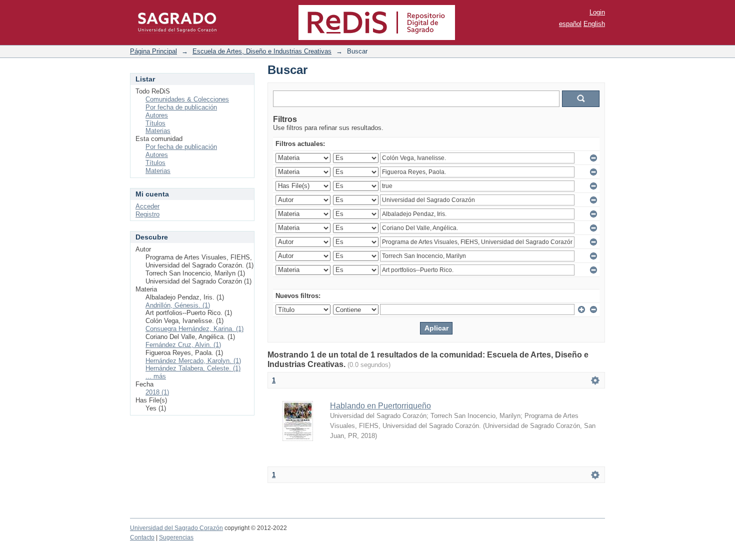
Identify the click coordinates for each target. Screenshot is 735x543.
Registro (148, 214)
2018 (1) (157, 392)
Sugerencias (176, 537)
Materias (158, 130)
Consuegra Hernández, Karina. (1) (195, 328)
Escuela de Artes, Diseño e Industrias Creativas (262, 51)
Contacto (142, 537)
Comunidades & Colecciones (187, 99)
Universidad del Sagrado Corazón (176, 528)
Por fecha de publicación (181, 107)
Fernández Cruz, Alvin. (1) (183, 344)
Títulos (156, 123)
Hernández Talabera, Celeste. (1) (193, 368)
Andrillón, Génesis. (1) (178, 305)
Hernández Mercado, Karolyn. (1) (193, 360)
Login (597, 12)
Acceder (148, 206)
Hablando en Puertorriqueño (380, 406)
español (570, 24)
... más (156, 376)
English (594, 24)
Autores (157, 115)
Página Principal (153, 51)
